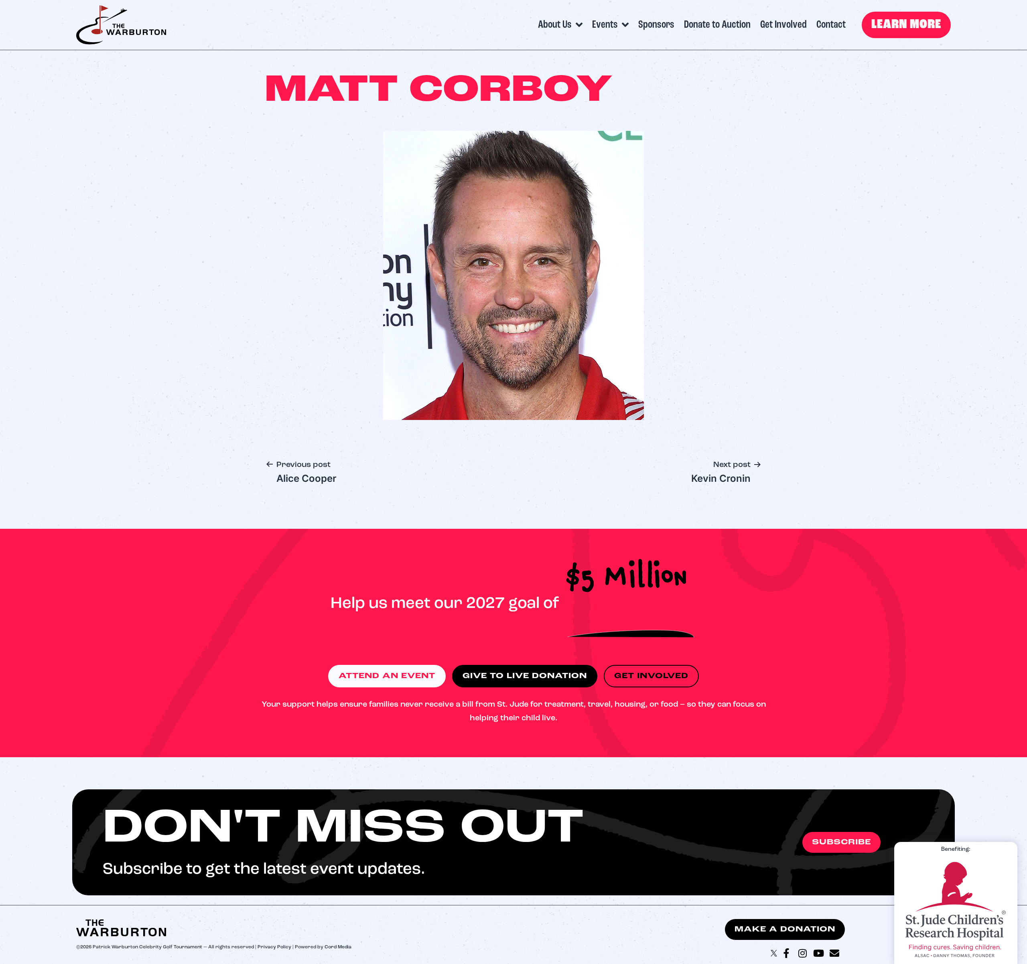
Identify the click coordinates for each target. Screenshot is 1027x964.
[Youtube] (818, 953)
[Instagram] (802, 953)
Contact (831, 25)
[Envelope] (834, 953)
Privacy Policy (274, 947)
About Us (555, 25)
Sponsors (656, 25)
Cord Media (338, 947)
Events (605, 25)
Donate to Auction (717, 25)
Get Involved (783, 25)
